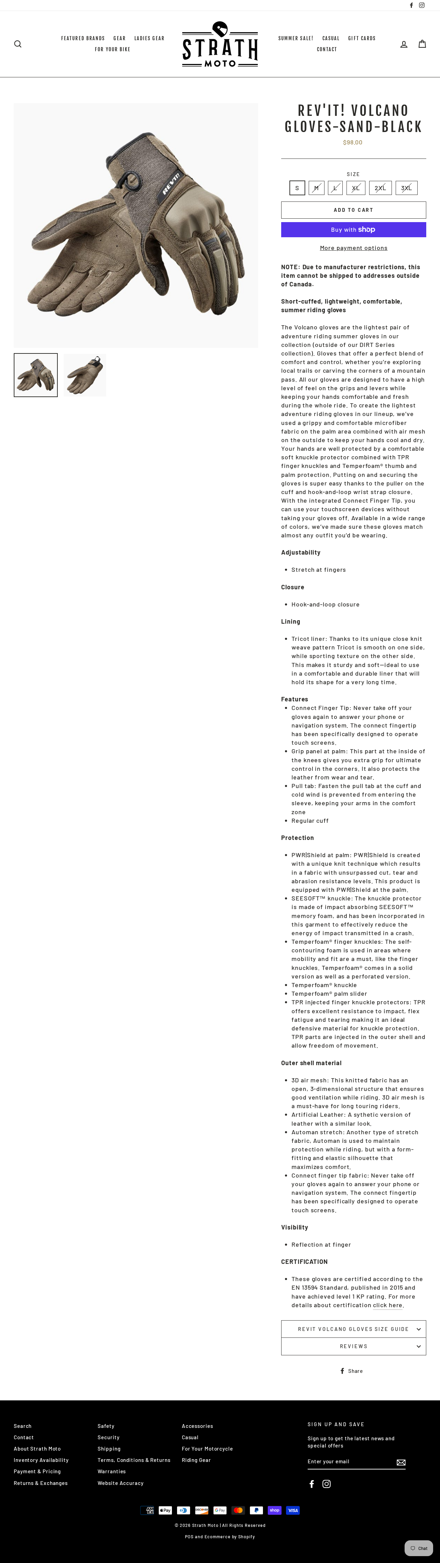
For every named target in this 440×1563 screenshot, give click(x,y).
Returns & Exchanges (41, 1483)
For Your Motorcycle (207, 1448)
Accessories (197, 1426)
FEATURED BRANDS (83, 38)
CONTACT (327, 49)
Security (108, 1437)
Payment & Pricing (37, 1471)
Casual (190, 1437)
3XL (406, 188)
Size (354, 174)
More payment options (354, 247)
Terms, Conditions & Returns (134, 1460)
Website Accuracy (120, 1483)
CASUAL (331, 38)
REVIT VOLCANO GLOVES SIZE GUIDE (353, 1329)
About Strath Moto (37, 1448)
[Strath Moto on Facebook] (312, 1484)
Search (23, 1426)
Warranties (112, 1471)
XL (356, 188)
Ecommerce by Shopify (230, 1536)
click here (388, 1305)
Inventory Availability (41, 1460)
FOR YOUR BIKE (113, 49)
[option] (136, 225)
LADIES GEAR (149, 38)
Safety (106, 1426)
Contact (24, 1437)
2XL (380, 188)
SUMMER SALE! (296, 38)
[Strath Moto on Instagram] (326, 1484)
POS (189, 1536)
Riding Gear (196, 1460)
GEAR (119, 38)
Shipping (109, 1448)
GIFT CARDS (362, 38)
